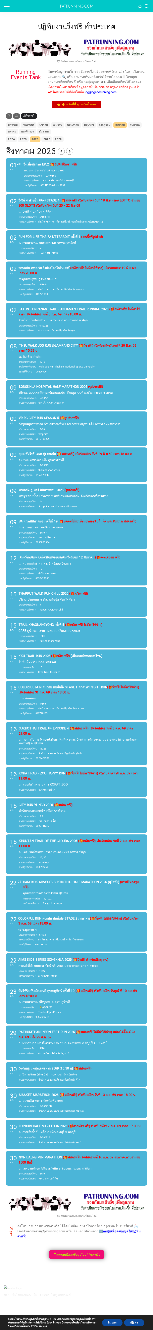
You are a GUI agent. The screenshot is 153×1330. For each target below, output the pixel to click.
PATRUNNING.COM (76, 6)
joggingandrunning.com (100, 92)
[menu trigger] (8, 6)
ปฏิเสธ (134, 1322)
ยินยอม (112, 1322)
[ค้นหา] (146, 6)
